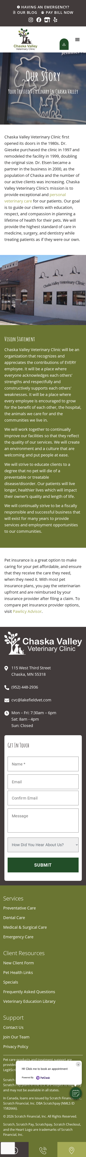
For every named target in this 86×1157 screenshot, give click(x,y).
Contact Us (13, 1027)
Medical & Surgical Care (25, 927)
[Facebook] (38, 19)
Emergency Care (18, 936)
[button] (77, 39)
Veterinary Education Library (29, 1001)
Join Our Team (16, 1037)
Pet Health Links (18, 972)
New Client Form (18, 963)
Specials (10, 982)
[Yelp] (55, 19)
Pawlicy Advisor (27, 611)
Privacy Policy (15, 1046)
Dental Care (14, 917)
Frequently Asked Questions (29, 991)
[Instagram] (30, 19)
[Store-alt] (47, 19)
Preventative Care (19, 908)
